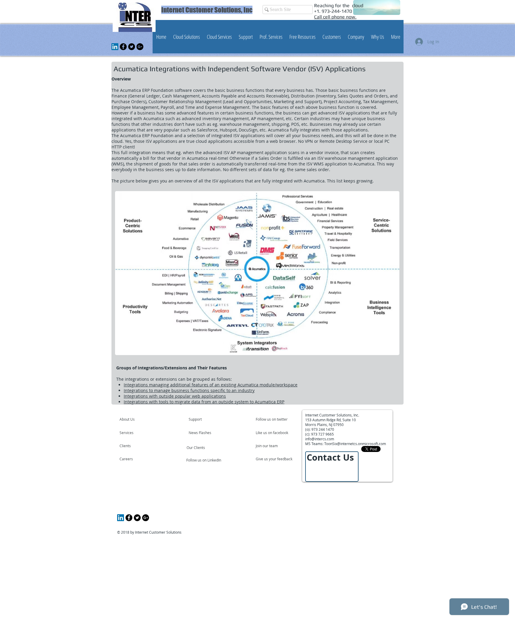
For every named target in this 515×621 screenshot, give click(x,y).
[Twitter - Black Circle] (131, 46)
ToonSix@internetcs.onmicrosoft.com (355, 443)
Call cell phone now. (335, 17)
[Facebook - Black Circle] (123, 46)
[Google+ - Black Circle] (139, 46)
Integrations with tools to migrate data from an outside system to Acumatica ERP (204, 402)
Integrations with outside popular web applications (175, 396)
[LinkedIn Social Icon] (114, 46)
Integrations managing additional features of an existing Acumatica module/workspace (210, 385)
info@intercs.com (319, 438)
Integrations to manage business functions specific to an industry (189, 390)
